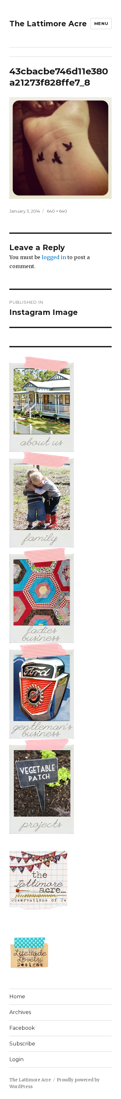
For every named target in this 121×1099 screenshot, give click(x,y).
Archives (20, 1012)
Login (16, 1059)
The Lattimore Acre (48, 23)
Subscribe (22, 1044)
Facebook (22, 1028)
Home (17, 996)
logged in (54, 257)
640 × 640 (57, 211)
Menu (101, 23)
